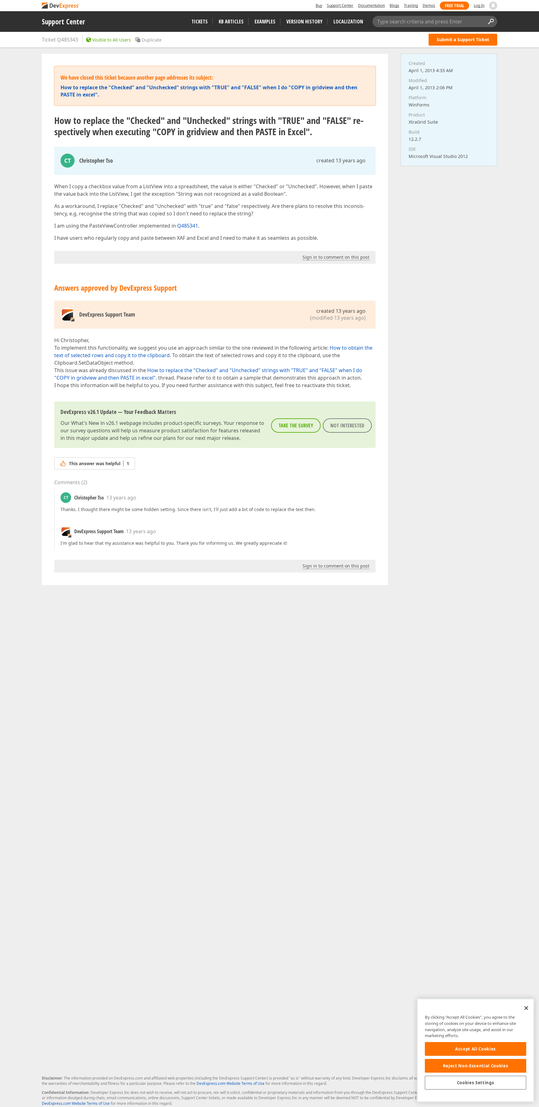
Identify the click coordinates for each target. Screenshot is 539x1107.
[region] (475, 1050)
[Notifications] (493, 6)
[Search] (490, 21)
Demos (429, 5)
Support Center (340, 5)
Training (411, 5)
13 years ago (121, 497)
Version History (304, 21)
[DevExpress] (61, 6)
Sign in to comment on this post (336, 257)
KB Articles (231, 21)
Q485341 (187, 225)
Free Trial (454, 5)
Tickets (200, 21)
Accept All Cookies (475, 1049)
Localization (348, 21)
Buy (319, 5)
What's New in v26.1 (94, 423)
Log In (479, 5)
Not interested (347, 425)
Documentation (371, 5)
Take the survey (296, 425)
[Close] (526, 1008)
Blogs (394, 5)
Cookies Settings (475, 1082)
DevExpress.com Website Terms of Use (231, 1083)
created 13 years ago (341, 160)
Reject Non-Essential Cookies (475, 1066)
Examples (265, 21)
